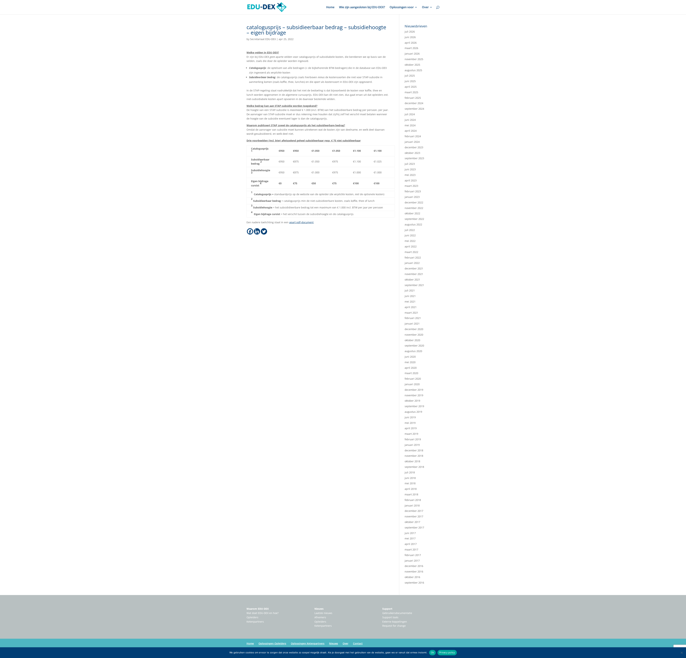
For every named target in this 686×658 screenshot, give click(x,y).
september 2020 (414, 345)
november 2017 (414, 516)
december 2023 (414, 147)
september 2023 (414, 158)
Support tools (390, 617)
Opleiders (252, 617)
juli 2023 (410, 163)
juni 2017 (410, 533)
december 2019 (414, 389)
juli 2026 (410, 31)
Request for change (394, 625)
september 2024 (414, 108)
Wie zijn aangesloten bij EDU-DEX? (362, 7)
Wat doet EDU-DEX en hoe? (263, 613)
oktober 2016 (412, 577)
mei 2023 (410, 175)
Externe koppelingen (394, 621)
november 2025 (414, 59)
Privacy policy (447, 652)
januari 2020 (412, 384)
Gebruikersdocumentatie (397, 613)
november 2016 (414, 571)
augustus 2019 (413, 411)
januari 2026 (412, 53)
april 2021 (411, 307)
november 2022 (414, 208)
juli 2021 (410, 290)
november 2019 (414, 395)
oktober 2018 (412, 461)
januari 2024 (412, 141)
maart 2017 (411, 549)
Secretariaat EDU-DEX (263, 39)
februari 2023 (413, 191)
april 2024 (411, 130)
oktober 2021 (412, 279)
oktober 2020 (412, 340)
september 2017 (414, 527)
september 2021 (414, 285)
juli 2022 (410, 230)
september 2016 (414, 582)
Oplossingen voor (402, 7)
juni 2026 (410, 37)
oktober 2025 (412, 64)
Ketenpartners (255, 621)
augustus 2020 (413, 351)
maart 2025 (411, 92)
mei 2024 (410, 125)
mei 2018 (410, 483)
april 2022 (411, 246)
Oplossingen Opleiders (272, 643)
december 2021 (414, 268)
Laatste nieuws (323, 613)
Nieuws (319, 608)
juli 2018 (410, 472)
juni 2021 (410, 296)
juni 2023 (410, 169)
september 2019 (414, 406)
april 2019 (411, 428)
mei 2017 (410, 538)
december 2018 (414, 450)
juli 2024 (410, 114)
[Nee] (681, 652)
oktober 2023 (412, 153)
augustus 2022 (413, 224)
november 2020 (414, 334)
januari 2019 (412, 445)
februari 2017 (413, 555)
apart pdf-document (301, 222)
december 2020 (414, 329)
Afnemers (320, 617)
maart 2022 (411, 252)
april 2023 (411, 180)
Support (387, 608)
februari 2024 (413, 136)
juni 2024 (410, 119)
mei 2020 (410, 362)
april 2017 (411, 544)
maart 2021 (411, 312)
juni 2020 (410, 356)
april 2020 (411, 367)
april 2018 (411, 489)
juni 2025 (410, 81)
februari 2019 (413, 439)
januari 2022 (412, 263)
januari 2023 (412, 197)
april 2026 (411, 42)
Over (425, 7)
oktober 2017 (412, 522)
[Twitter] (264, 231)
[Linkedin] (257, 231)
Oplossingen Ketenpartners (307, 643)
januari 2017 (412, 560)
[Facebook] (250, 231)
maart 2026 (411, 48)
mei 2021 (410, 301)
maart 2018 (411, 494)
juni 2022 (410, 235)
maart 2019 (411, 433)
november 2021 (414, 274)
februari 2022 (413, 257)
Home (330, 7)
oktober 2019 (412, 400)
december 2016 (414, 566)
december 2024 (414, 103)
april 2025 (411, 86)
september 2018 (414, 467)
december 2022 (414, 202)
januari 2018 (412, 505)
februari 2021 (413, 318)
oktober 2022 (412, 213)
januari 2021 (412, 323)
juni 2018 (410, 478)
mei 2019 (410, 423)
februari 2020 (413, 378)
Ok (432, 652)
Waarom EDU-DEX (258, 608)
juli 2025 (410, 75)
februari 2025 (413, 97)
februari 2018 (413, 500)
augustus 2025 (413, 70)
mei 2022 (410, 241)
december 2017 (414, 511)
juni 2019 (410, 417)
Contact (358, 643)
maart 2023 (411, 185)
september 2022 (414, 219)
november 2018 (414, 455)
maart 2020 (411, 373)
